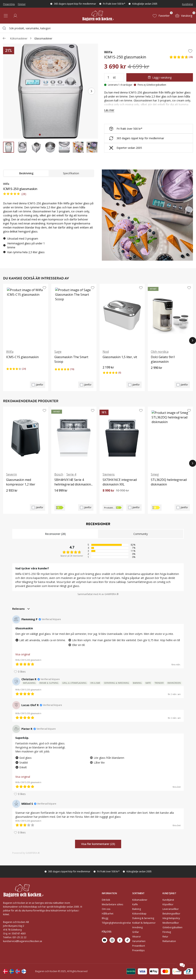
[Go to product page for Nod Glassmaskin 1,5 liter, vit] (122, 315)
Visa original (22, 654)
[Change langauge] (5, 971)
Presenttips (9, 4)
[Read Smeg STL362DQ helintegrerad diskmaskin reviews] (155, 493)
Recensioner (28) (55, 534)
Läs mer (109, 110)
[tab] (40, 135)
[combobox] (98, 28)
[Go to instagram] (112, 940)
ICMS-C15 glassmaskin (22, 357)
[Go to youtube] (104, 940)
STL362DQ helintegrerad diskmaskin (169, 482)
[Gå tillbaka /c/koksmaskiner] (4, 38)
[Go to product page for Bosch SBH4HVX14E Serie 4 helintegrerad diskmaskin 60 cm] (73, 438)
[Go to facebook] (119, 940)
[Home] (98, 15)
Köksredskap (139, 913)
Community (140, 534)
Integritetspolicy (171, 918)
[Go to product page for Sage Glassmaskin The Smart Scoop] (73, 315)
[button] (181, 58)
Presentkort (138, 945)
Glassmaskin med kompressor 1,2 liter (20, 482)
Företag (21, 4)
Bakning (136, 909)
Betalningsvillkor (171, 913)
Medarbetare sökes (112, 904)
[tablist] (48, 173)
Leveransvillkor (171, 909)
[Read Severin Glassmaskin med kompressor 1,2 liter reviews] (10, 497)
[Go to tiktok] (127, 940)
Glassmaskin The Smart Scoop (71, 359)
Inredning (137, 927)
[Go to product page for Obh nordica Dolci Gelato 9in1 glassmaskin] (170, 315)
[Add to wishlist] (190, 51)
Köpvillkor (168, 904)
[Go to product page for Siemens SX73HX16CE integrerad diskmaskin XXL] (122, 438)
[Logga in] (15, 16)
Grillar (135, 932)
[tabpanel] (48, 219)
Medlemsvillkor (171, 922)
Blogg (105, 918)
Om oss (106, 909)
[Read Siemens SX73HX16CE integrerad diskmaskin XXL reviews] (107, 497)
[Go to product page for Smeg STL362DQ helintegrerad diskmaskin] (170, 438)
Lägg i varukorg (162, 77)
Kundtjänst (187, 4)
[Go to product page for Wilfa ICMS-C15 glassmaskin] (25, 315)
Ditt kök (106, 899)
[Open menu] (6, 15)
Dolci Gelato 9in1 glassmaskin (163, 359)
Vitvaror (136, 936)
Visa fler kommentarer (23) (98, 844)
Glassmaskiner (43, 38)
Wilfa (108, 52)
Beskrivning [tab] (26, 173)
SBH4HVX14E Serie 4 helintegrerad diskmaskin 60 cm (72, 482)
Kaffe (135, 904)
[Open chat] (182, 965)
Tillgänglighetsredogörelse (116, 922)
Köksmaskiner (18, 38)
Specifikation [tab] (71, 173)
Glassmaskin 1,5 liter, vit (120, 357)
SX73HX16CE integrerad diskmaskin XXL (120, 482)
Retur (165, 936)
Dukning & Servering (143, 918)
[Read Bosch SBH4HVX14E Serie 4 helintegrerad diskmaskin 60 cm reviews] (58, 497)
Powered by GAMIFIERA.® (26, 853)
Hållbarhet (107, 913)
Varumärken (138, 941)
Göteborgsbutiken (172, 927)
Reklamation (169, 941)
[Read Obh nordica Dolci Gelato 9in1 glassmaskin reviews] (155, 374)
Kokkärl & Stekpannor (144, 922)
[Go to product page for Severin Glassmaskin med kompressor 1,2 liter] (25, 438)
